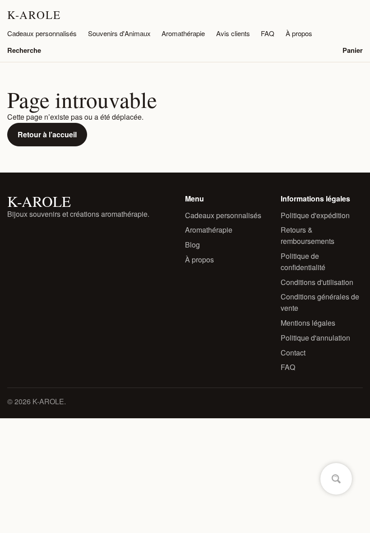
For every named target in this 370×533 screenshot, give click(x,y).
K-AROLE (34, 14)
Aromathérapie (183, 33)
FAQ (267, 33)
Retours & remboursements (307, 235)
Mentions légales (308, 323)
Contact (293, 352)
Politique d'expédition (315, 215)
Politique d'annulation (315, 337)
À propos (299, 33)
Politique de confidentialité (303, 261)
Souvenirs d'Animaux (119, 33)
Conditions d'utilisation (317, 282)
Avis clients (233, 33)
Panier (352, 50)
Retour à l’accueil (47, 134)
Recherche (24, 50)
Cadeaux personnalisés (42, 33)
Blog (192, 244)
